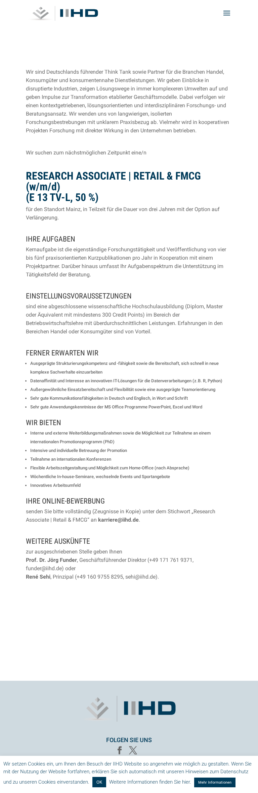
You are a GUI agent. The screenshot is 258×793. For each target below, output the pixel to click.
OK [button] (99, 782)
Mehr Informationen (214, 782)
